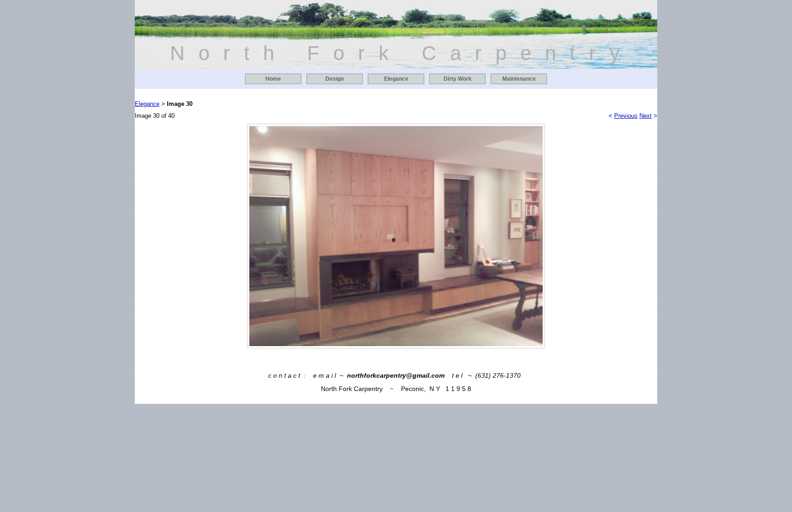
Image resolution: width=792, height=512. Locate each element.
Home (273, 79)
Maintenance (519, 79)
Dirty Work (458, 79)
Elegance (396, 79)
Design (334, 79)
